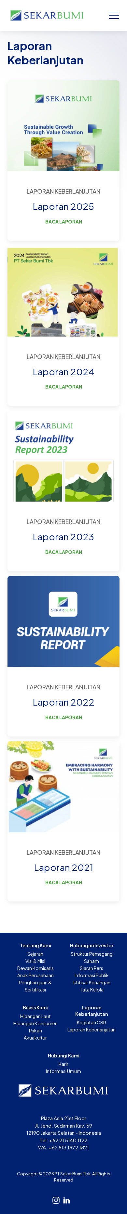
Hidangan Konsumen (35, 1023)
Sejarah (35, 954)
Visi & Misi (35, 961)
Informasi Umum (63, 1071)
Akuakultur (35, 1038)
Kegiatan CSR (91, 1022)
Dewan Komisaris (35, 968)
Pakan (35, 1030)
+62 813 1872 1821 (69, 1147)
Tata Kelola (92, 989)
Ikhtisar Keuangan (91, 982)
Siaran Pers (91, 968)
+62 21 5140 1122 (68, 1140)
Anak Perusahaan (35, 975)
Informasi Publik (92, 975)
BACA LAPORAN (63, 221)
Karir (63, 1064)
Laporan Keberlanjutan (91, 1029)
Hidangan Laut (35, 1016)
